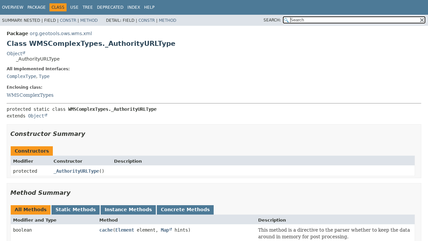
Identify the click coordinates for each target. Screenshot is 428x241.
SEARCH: (272, 20)
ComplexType (21, 76)
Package (36, 7)
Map (165, 230)
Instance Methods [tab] (128, 209)
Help (149, 7)
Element (124, 230)
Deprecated (110, 7)
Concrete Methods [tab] (185, 209)
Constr (68, 20)
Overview (12, 7)
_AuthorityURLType (76, 171)
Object (14, 53)
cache (106, 230)
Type (44, 76)
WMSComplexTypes (30, 95)
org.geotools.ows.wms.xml (61, 33)
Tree (88, 7)
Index (133, 7)
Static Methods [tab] (76, 209)
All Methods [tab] (30, 209)
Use (74, 7)
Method (89, 20)
